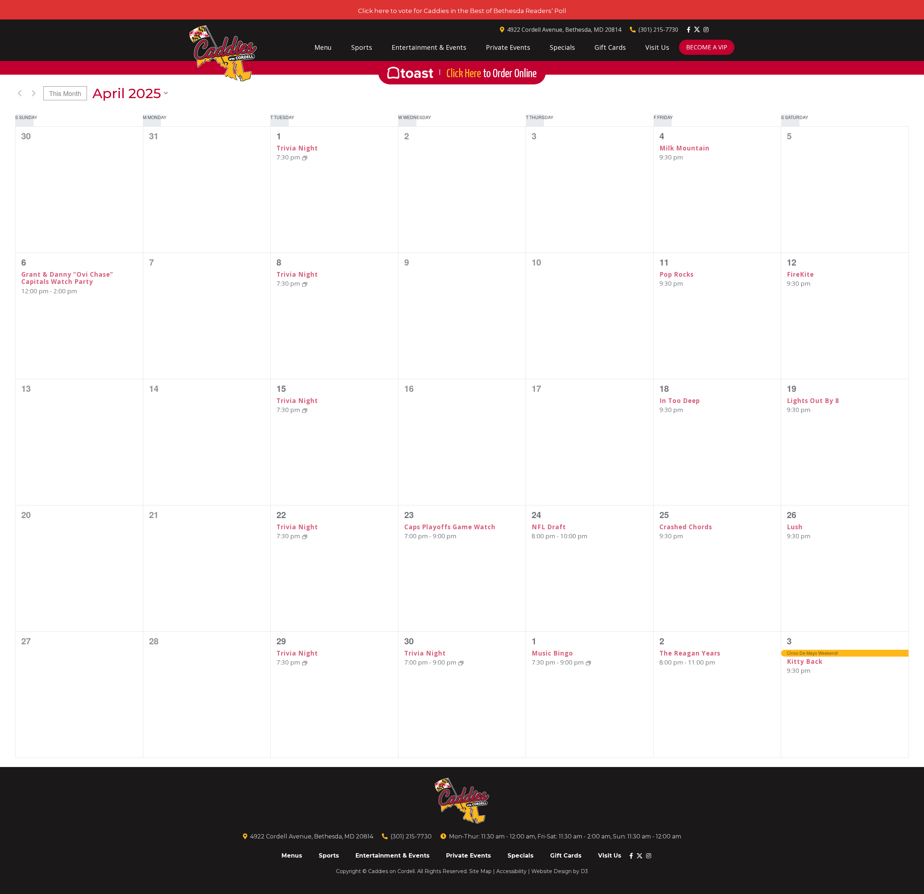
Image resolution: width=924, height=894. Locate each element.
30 (409, 641)
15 (281, 388)
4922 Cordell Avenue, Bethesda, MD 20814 (564, 30)
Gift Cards (610, 47)
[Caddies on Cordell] (223, 53)
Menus (292, 855)
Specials (562, 47)
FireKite (800, 274)
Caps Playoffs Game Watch (450, 527)
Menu (323, 47)
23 (409, 514)
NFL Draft (549, 527)
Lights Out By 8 (813, 400)
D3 (584, 871)
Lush (795, 527)
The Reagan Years (689, 653)
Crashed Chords (685, 527)
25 (664, 514)
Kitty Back (805, 661)
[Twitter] (697, 29)
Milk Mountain (684, 148)
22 (281, 514)
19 (791, 388)
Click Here (491, 74)
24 (536, 514)
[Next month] (33, 93)
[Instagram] (706, 29)
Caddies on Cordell (391, 871)
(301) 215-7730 (658, 30)
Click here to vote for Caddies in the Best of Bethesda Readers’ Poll (462, 10)
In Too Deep (679, 400)
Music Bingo (552, 653)
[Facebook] (688, 29)
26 (791, 514)
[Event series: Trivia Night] (304, 157)
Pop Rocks (676, 274)
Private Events (508, 47)
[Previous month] (19, 93)
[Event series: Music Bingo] (588, 662)
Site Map (480, 871)
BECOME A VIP (706, 47)
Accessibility (511, 871)
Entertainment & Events (429, 47)
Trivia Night (297, 148)
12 (791, 262)
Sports (361, 47)
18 (664, 388)
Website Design (551, 871)
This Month (65, 93)
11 (664, 262)
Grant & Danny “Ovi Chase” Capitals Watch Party (67, 278)
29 (281, 641)
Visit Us (657, 47)
